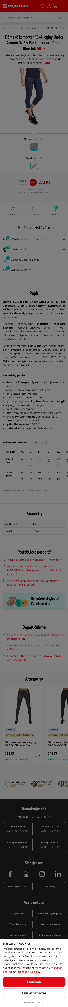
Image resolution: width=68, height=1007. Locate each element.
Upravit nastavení (34, 993)
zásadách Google (28, 971)
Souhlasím (34, 982)
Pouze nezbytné (34, 1002)
